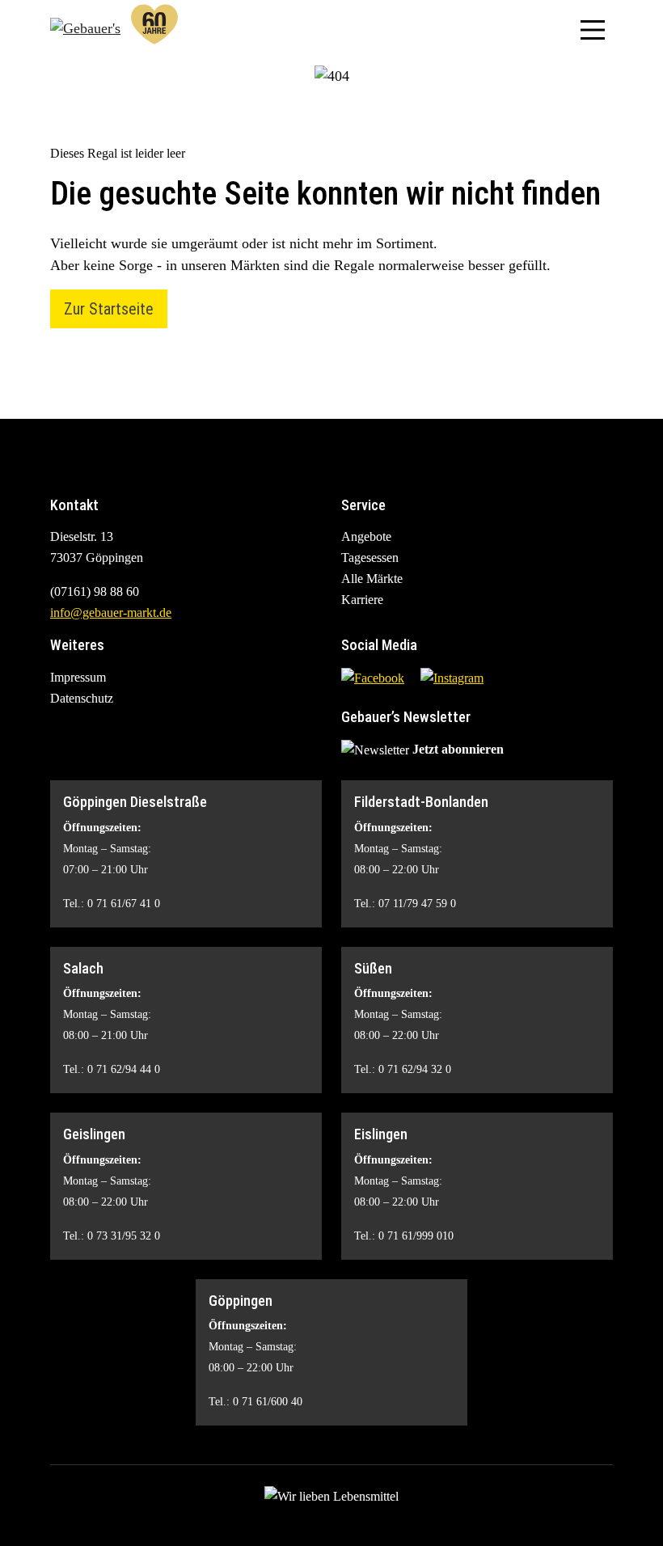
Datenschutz (81, 698)
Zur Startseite (109, 309)
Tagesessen (370, 557)
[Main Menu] (592, 28)
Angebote (366, 536)
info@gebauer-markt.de (110, 612)
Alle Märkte (372, 578)
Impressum (78, 677)
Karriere (362, 599)
